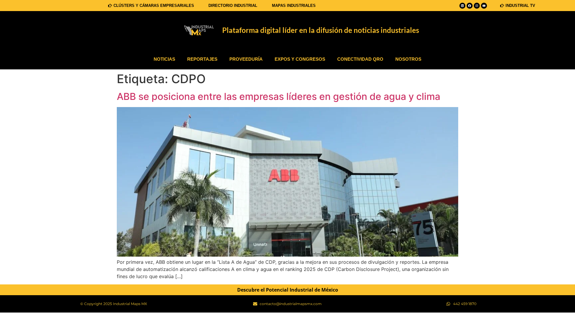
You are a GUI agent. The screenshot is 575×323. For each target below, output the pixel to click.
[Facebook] (470, 6)
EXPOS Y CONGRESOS (300, 59)
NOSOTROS (408, 59)
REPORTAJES (202, 59)
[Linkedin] (462, 6)
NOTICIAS (164, 59)
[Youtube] (484, 6)
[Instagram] (477, 6)
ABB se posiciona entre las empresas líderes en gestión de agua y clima (278, 96)
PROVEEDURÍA (246, 59)
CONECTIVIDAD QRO (360, 59)
